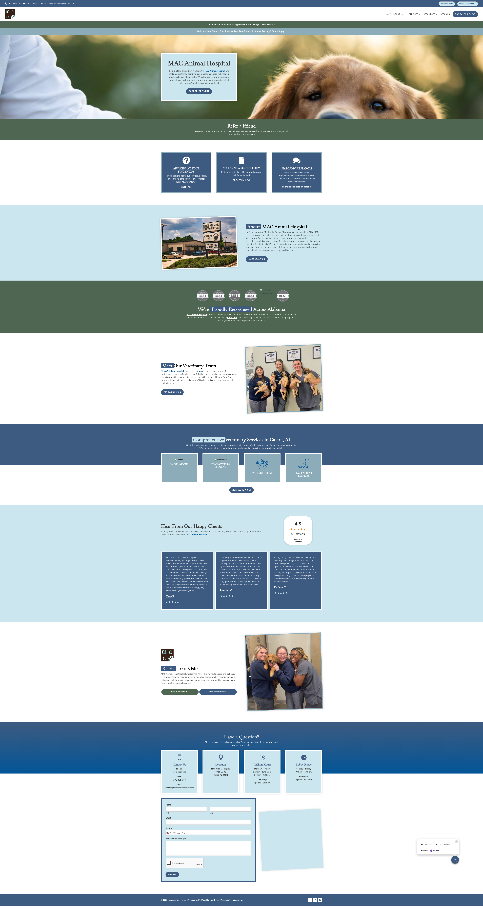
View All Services (241, 490)
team (201, 371)
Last (211, 813)
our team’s (232, 317)
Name (169, 805)
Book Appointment (465, 14)
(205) (179, 780)
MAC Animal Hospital (215, 71)
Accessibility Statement (232, 900)
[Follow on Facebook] (310, 900)
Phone (169, 828)
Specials (445, 14)
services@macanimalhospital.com (179, 788)
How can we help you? (177, 838)
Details (251, 134)
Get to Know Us (172, 392)
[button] (455, 860)
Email (169, 818)
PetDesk (202, 900)
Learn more (267, 25)
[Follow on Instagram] (315, 900)
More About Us (257, 259)
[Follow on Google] (320, 900)
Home (388, 14)
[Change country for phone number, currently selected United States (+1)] (168, 832)
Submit (172, 874)
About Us (398, 14)
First (167, 813)
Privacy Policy (213, 900)
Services (413, 14)
